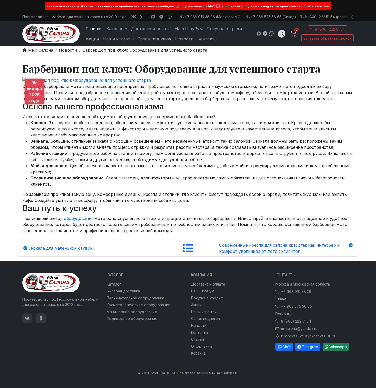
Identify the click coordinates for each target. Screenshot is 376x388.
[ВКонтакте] (133, 17)
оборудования (78, 218)
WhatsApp (338, 347)
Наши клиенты (118, 38)
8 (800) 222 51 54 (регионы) (329, 17)
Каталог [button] (115, 28)
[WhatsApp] (170, 17)
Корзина (198, 353)
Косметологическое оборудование (138, 305)
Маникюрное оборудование (132, 312)
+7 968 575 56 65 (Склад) (273, 17)
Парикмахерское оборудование (135, 298)
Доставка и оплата (151, 28)
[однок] (141, 17)
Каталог (114, 284)
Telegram (310, 347)
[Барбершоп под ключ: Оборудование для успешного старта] (86, 79)
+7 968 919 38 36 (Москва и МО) (213, 17)
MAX (287, 347)
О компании (201, 346)
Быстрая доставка (123, 291)
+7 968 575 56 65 (296, 306)
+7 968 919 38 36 (296, 291)
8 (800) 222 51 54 (330, 29)
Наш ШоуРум (189, 28)
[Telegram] (161, 17)
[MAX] (218, 5)
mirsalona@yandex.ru (299, 328)
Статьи (197, 339)
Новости (184, 38)
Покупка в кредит (225, 28)
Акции (92, 38)
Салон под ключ (154, 38)
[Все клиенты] (188, 248)
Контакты (207, 38)
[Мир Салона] (51, 33)
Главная (94, 28)
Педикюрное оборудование (132, 318)
